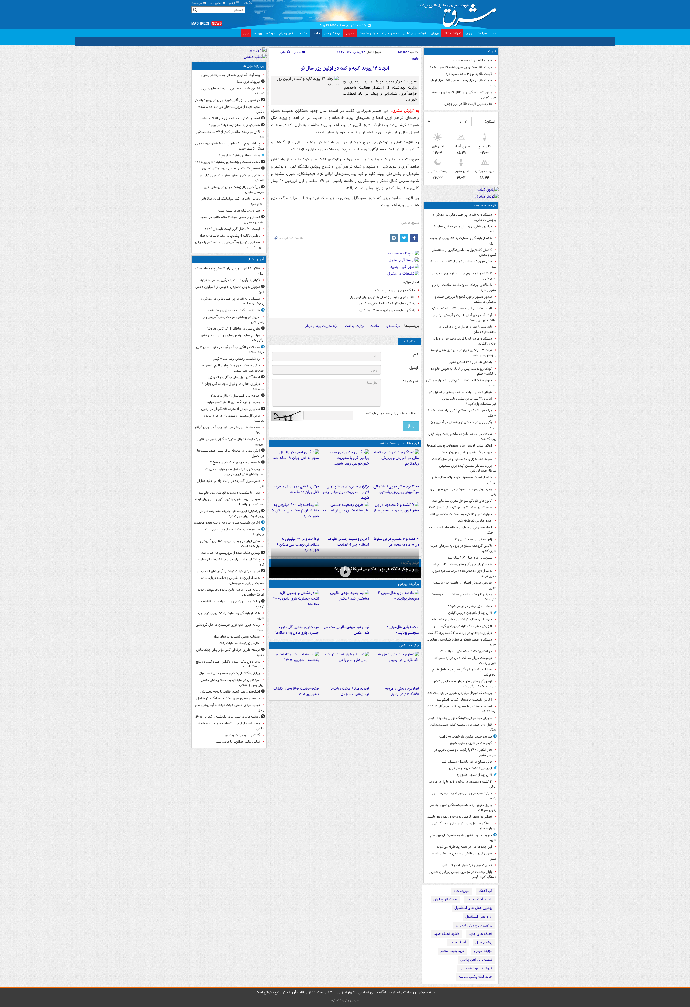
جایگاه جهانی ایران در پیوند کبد (394, 290)
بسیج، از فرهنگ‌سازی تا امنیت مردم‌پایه (233, 402)
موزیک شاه (461, 891)
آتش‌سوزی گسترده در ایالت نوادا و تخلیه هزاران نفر (230, 483)
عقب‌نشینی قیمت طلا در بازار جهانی (468, 103)
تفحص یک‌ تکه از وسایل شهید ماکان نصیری (231, 168)
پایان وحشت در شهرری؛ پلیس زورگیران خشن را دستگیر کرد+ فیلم (462, 874)
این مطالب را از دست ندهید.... (397, 443)
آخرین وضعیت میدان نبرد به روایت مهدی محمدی (227, 522)
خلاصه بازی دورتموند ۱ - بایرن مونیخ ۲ (235, 462)
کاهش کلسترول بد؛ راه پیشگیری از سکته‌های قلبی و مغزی (464, 252)
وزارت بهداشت (354, 325)
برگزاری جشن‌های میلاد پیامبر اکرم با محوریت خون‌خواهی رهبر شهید (345, 492)
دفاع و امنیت (390, 33)
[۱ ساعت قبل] (345, 668)
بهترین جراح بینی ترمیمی (474, 925)
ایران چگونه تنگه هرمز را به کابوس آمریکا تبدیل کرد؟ (375, 569)
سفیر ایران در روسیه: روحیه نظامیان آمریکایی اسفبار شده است (232, 544)
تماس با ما (216, 3)
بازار (246, 33)
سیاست (482, 33)
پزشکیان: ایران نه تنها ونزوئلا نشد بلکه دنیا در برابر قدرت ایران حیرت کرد (232, 513)
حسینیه (349, 33)
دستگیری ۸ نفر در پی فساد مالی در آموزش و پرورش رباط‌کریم (464, 217)
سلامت (375, 325)
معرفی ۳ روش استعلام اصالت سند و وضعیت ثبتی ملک (463, 597)
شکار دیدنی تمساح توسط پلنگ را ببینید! (234, 125)
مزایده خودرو (483, 951)
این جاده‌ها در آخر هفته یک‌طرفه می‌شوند (464, 846)
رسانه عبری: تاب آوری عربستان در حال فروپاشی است (230, 627)
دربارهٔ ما (197, 3)
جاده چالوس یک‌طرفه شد (475, 520)
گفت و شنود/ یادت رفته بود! (241, 735)
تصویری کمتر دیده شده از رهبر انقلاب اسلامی (229, 118)
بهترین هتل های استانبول (473, 908)
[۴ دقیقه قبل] (395, 465)
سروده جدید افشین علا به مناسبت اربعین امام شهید (463, 838)
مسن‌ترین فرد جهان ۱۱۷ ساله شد (470, 557)
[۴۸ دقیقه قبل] (395, 668)
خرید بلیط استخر (452, 951)
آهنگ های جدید (480, 934)
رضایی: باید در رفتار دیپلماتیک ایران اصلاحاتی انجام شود (232, 201)
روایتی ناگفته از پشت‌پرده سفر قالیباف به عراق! (229, 235)
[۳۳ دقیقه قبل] (345, 465)
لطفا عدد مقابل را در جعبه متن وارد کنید (392, 413)
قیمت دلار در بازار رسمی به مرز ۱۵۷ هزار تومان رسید (463, 83)
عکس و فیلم (287, 33)
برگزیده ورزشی (408, 584)
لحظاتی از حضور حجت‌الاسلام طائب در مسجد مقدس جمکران (232, 219)
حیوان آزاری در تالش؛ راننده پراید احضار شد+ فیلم (464, 856)
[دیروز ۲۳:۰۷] (395, 518)
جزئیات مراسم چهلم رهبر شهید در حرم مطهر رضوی (464, 796)
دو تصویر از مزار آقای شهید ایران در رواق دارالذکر (227, 100)
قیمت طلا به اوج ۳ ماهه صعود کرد (469, 74)
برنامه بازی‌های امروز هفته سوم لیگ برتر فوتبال (228, 698)
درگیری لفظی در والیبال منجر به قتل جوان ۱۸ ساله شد (464, 229)
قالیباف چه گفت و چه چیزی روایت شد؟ (234, 310)
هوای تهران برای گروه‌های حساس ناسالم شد (462, 564)
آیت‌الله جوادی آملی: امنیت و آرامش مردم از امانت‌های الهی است (464, 318)
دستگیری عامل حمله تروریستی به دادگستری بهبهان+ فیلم (464, 826)
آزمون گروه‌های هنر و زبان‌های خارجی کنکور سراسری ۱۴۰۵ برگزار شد (465, 684)
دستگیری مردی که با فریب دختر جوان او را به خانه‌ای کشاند (464, 341)
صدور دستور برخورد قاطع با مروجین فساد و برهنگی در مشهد (465, 299)
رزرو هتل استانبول (478, 916)
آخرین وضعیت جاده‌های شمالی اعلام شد (464, 699)
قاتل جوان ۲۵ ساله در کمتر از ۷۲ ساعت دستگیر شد (462, 264)
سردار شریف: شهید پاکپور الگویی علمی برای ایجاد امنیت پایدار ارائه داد (229, 502)
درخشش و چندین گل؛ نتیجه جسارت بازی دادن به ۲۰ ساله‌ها (297, 630)
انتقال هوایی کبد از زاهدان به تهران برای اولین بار (382, 297)
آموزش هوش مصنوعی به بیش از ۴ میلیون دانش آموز (229, 289)
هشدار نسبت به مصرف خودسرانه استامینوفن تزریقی (464, 480)
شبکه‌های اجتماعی (414, 33)
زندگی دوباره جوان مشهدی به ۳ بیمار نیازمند (386, 310)
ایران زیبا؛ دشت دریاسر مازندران (470, 768)
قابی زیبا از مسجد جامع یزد (474, 774)
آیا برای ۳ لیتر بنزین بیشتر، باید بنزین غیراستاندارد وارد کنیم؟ (469, 401)
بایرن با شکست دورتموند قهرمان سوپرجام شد (229, 492)
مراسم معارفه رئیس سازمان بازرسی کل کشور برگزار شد (232, 338)
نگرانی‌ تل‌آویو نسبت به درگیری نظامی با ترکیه (230, 280)
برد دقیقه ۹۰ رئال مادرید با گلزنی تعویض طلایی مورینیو (230, 442)
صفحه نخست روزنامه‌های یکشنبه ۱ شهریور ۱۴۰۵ (296, 691)
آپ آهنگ (485, 891)
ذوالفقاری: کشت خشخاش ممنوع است (466, 651)
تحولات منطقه (452, 33)
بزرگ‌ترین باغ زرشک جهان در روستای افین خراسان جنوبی (234, 190)
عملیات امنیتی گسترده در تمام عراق (236, 636)
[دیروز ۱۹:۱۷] (345, 518)
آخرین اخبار (256, 259)
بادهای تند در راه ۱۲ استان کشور (470, 362)
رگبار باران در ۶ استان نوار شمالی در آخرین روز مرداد (463, 425)
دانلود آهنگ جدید (479, 899)
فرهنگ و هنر (332, 33)
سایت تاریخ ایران (445, 899)
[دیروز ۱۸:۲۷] (295, 518)
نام (415, 354)
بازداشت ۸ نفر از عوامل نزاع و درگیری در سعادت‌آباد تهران (467, 329)
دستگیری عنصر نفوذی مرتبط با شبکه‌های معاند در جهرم (461, 642)
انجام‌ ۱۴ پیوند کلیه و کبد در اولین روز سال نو (345, 68)
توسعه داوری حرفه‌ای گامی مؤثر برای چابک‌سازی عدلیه (230, 652)
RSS (246, 3)
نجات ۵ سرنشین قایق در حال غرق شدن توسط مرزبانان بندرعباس (463, 353)
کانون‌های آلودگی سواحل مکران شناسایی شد (462, 500)
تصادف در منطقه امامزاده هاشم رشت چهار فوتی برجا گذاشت (462, 436)
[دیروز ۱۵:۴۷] (345, 606)
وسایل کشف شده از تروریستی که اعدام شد (230, 552)
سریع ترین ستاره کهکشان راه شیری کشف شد (461, 619)
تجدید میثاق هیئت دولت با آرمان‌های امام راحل (349, 691)
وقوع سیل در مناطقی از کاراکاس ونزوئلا (233, 328)
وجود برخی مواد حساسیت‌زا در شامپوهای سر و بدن (463, 492)
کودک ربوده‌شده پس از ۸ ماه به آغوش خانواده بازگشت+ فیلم (463, 371)
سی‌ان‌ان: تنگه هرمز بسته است (239, 210)
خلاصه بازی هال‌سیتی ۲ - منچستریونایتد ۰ (401, 630)
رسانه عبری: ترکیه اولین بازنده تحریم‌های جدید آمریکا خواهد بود (231, 592)
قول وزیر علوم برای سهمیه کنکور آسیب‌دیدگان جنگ (463, 727)
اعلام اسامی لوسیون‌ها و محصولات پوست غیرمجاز (459, 445)
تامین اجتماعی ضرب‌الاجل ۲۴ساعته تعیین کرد (461, 308)
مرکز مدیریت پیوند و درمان (321, 325)
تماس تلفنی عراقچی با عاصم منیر (238, 741)
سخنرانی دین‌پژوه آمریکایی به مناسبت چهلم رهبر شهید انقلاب (229, 245)
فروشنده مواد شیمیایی (476, 968)
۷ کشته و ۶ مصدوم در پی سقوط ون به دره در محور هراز (464, 276)
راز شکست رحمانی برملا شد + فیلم (236, 358)
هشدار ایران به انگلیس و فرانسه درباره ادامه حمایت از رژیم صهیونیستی (232, 580)
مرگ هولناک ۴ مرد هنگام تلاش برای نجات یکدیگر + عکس (461, 413)
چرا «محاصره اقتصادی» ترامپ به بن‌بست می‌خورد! (234, 532)
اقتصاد (303, 33)
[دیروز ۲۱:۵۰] (345, 572)
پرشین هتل (483, 942)
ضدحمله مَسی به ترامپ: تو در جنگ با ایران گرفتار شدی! (229, 430)
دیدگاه (270, 33)
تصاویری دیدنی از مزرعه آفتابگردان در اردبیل (402, 691)
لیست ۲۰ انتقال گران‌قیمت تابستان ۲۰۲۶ (232, 228)
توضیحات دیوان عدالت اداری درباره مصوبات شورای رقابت (465, 660)
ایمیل (413, 368)
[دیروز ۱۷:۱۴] (395, 606)
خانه (493, 33)
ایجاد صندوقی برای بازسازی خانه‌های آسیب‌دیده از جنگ (462, 530)
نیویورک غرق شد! (248, 81)
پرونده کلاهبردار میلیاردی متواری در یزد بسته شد (459, 692)
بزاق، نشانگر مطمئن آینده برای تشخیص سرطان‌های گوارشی (467, 468)
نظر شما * (410, 381)
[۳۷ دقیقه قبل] (295, 465)
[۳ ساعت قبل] (295, 668)
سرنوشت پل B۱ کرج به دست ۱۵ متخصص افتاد (460, 514)
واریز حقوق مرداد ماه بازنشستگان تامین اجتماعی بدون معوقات (462, 807)
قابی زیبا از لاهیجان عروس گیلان (470, 612)
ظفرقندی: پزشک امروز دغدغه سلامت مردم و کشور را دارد (464, 287)
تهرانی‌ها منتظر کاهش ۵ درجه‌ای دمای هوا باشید (459, 816)
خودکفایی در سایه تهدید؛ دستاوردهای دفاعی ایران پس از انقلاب (232, 682)
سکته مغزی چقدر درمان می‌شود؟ (470, 606)
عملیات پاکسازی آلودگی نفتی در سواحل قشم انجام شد (464, 672)
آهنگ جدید (458, 942)
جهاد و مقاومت (368, 33)
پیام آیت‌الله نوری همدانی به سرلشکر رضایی (230, 75)
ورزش (435, 33)
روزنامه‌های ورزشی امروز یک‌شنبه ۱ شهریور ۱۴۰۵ (227, 716)
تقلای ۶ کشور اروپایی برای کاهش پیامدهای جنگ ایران (229, 271)
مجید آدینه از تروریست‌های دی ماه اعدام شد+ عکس (231, 109)
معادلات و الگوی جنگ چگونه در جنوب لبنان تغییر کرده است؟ (230, 350)
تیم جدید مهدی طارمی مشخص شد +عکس (346, 630)
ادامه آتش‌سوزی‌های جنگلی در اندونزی (234, 377)
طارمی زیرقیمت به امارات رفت (239, 643)
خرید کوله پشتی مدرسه (475, 977)
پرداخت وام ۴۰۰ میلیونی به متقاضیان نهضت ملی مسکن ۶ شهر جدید (298, 544)
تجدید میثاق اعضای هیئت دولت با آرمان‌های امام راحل (229, 708)
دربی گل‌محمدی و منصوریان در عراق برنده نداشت (234, 418)
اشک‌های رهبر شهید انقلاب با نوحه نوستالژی (230, 691)
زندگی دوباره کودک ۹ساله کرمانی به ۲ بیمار (386, 303)
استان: (490, 121)
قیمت (492, 51)
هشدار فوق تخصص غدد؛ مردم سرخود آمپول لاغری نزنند (464, 573)
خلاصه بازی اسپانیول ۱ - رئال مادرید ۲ (235, 395)
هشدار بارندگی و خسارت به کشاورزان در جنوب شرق (463, 241)
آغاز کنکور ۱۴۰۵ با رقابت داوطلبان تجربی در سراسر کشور (465, 752)
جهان (468, 33)
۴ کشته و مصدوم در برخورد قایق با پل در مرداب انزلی (462, 784)
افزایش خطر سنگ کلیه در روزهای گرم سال (463, 626)
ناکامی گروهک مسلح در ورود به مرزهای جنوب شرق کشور (463, 548)
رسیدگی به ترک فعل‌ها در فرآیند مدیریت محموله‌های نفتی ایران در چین (234, 472)
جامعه (316, 33)
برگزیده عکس (409, 645)
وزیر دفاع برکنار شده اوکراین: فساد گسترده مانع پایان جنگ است (230, 664)
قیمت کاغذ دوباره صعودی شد (472, 60)
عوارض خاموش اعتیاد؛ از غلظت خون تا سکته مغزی (464, 585)
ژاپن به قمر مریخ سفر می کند (472, 539)
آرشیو (232, 3)
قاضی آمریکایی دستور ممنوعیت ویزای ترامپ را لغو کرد (231, 178)
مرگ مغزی (393, 325)
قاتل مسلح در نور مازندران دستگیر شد (467, 761)
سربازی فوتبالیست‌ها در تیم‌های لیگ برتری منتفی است (461, 383)
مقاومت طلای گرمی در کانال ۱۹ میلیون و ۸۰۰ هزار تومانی (464, 95)
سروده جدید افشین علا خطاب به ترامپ (465, 736)
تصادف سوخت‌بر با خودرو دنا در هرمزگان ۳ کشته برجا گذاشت (461, 709)
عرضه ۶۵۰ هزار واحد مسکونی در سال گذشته (462, 459)
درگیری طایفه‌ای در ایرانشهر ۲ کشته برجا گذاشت (460, 632)
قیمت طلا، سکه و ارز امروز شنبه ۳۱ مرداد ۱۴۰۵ (460, 67)
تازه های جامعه (485, 205)
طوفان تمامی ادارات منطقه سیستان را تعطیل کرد (460, 392)
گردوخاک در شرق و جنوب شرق (471, 743)
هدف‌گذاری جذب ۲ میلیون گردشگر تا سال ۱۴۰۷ (459, 507)
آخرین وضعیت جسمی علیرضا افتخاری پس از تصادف (348, 542)
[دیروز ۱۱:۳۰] (295, 606)
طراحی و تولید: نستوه (345, 1000)
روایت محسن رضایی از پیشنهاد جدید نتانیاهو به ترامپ (231, 604)
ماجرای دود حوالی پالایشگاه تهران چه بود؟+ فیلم (460, 718)
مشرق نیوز (458, 13)
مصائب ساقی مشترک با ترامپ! (239, 155)
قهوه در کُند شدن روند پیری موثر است (466, 452)
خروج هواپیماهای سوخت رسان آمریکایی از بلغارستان (233, 319)
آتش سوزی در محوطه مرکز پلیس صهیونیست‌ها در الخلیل (230, 453)
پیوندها (257, 33)
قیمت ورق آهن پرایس (476, 960)
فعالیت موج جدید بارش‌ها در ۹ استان (467, 865)
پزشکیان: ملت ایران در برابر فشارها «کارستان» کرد (231, 562)
